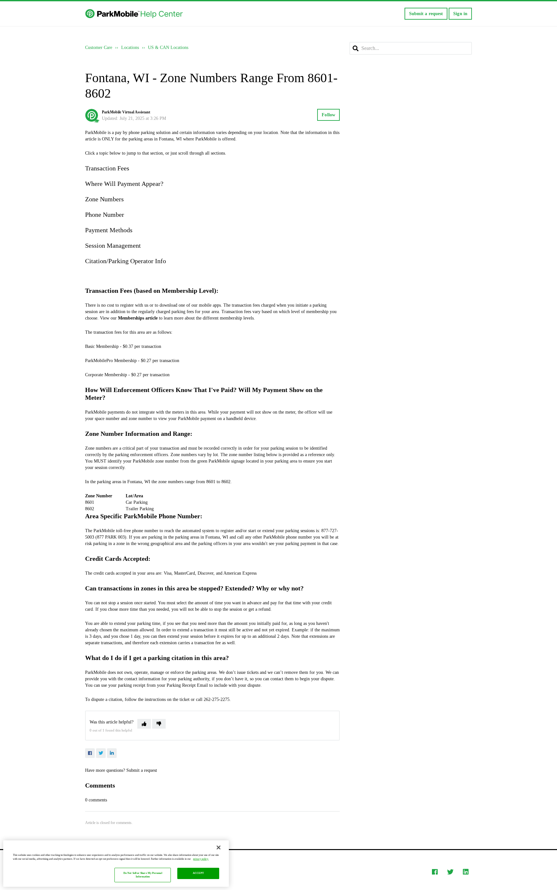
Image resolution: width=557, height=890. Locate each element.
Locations (130, 47)
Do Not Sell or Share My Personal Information (142, 875)
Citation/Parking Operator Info (125, 260)
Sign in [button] (460, 13)
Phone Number (104, 214)
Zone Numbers (104, 199)
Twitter (101, 753)
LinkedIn (112, 753)
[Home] (134, 14)
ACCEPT (198, 873)
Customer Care (98, 47)
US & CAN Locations (168, 47)
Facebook (90, 753)
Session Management (113, 245)
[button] (144, 724)
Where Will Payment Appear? (124, 183)
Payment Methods (108, 230)
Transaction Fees (107, 168)
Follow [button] (328, 114)
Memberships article (138, 318)
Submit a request (426, 13)
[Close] (218, 847)
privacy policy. (201, 858)
